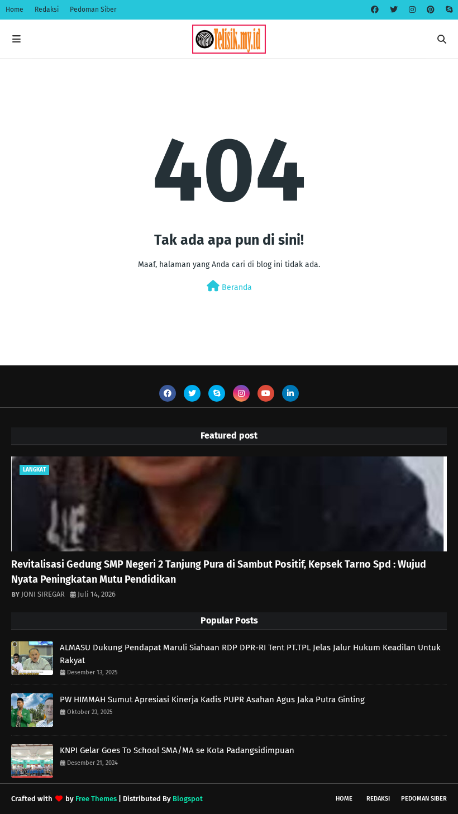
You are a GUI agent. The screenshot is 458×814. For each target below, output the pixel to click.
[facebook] (374, 10)
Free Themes (96, 798)
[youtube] (265, 393)
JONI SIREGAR (43, 594)
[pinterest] (430, 10)
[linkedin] (290, 393)
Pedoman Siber (93, 9)
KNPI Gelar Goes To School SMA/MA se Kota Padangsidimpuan (177, 750)
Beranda (236, 287)
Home (14, 9)
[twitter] (393, 10)
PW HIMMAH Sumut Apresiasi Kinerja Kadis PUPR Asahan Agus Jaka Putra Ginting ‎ (213, 699)
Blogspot (188, 798)
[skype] (447, 10)
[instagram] (412, 10)
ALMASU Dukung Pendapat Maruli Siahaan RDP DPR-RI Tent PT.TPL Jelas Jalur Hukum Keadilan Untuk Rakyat (250, 653)
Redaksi (47, 9)
